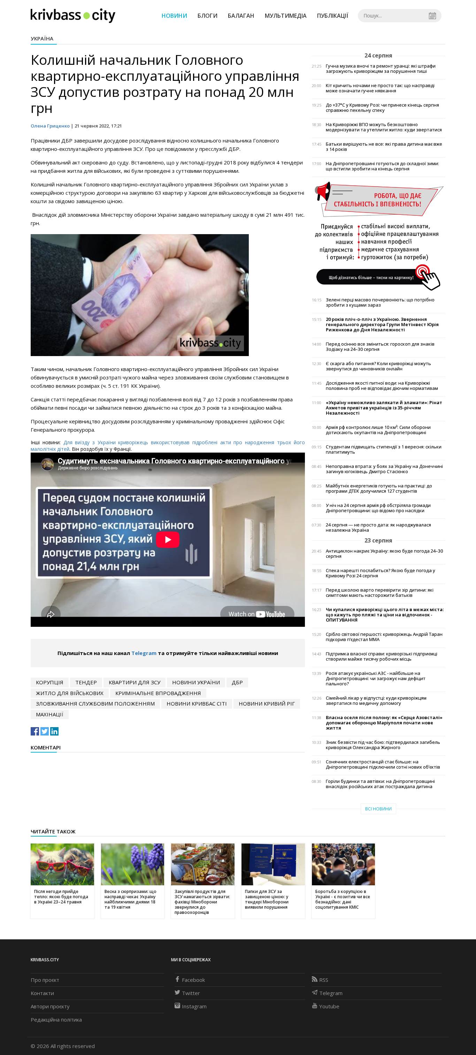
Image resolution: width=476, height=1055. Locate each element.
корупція (49, 682)
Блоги (207, 16)
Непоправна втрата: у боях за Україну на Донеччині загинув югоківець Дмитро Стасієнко (384, 469)
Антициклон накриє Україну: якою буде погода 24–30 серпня (384, 553)
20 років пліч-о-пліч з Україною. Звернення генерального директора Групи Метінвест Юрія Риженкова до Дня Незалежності (382, 324)
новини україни (196, 682)
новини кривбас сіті (197, 703)
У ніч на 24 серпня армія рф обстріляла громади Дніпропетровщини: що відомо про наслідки (378, 508)
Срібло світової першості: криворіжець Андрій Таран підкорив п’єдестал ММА (384, 637)
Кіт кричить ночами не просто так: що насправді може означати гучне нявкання (380, 88)
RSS (323, 979)
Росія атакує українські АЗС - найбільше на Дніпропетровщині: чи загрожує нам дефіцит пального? (375, 678)
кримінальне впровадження (158, 693)
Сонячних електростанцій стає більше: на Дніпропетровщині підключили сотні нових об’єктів (383, 764)
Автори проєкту (50, 1006)
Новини (174, 16)
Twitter (191, 992)
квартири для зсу (134, 682)
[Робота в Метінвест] (378, 235)
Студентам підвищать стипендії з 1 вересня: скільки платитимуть (384, 449)
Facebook (193, 979)
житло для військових (69, 693)
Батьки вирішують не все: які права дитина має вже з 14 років (384, 146)
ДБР (237, 682)
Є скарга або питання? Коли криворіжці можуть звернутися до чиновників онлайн (378, 366)
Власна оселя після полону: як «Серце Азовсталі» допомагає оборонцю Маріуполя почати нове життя (384, 723)
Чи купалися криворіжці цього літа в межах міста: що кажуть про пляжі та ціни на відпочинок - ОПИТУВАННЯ (385, 615)
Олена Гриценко (50, 126)
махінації (49, 714)
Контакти (42, 992)
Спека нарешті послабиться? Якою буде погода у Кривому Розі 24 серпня (380, 573)
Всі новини (378, 809)
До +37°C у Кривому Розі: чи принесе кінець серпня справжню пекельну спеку (382, 107)
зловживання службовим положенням (95, 703)
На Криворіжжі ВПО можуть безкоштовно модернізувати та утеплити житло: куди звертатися (384, 127)
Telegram (143, 652)
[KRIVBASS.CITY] (73, 15)
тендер (86, 682)
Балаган (241, 16)
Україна (42, 38)
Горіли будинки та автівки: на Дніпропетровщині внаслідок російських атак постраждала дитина (380, 784)
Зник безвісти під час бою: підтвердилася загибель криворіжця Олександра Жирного (383, 745)
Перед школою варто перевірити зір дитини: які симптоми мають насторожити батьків (379, 592)
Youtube (329, 1006)
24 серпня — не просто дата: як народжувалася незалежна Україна (378, 527)
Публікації (332, 16)
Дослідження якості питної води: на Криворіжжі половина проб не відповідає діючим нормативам (382, 385)
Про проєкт (45, 979)
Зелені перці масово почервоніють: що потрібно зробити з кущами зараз (380, 302)
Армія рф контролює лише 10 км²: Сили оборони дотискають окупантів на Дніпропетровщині (378, 430)
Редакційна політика (56, 1019)
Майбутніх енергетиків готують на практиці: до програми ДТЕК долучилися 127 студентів (379, 488)
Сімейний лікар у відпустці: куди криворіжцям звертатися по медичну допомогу (376, 700)
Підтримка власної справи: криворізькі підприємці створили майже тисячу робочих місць (381, 656)
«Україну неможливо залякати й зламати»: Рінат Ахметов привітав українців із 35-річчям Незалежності (384, 408)
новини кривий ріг (267, 703)
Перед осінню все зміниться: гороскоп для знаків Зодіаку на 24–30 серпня (380, 346)
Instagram (194, 1006)
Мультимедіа (286, 16)
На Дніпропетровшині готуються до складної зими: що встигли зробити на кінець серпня (382, 166)
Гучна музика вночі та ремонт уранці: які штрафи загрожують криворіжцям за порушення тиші (381, 68)
